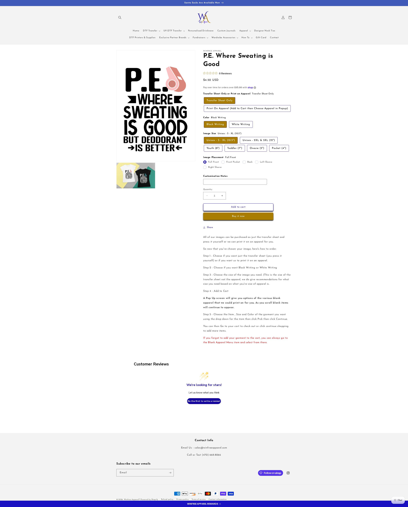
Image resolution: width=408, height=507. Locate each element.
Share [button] (210, 227)
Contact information (217, 499)
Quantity (207, 189)
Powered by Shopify (149, 499)
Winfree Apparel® (132, 499)
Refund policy (167, 499)
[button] (204, 504)
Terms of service (199, 499)
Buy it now (238, 216)
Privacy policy (182, 499)
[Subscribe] (170, 472)
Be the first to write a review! (204, 401)
